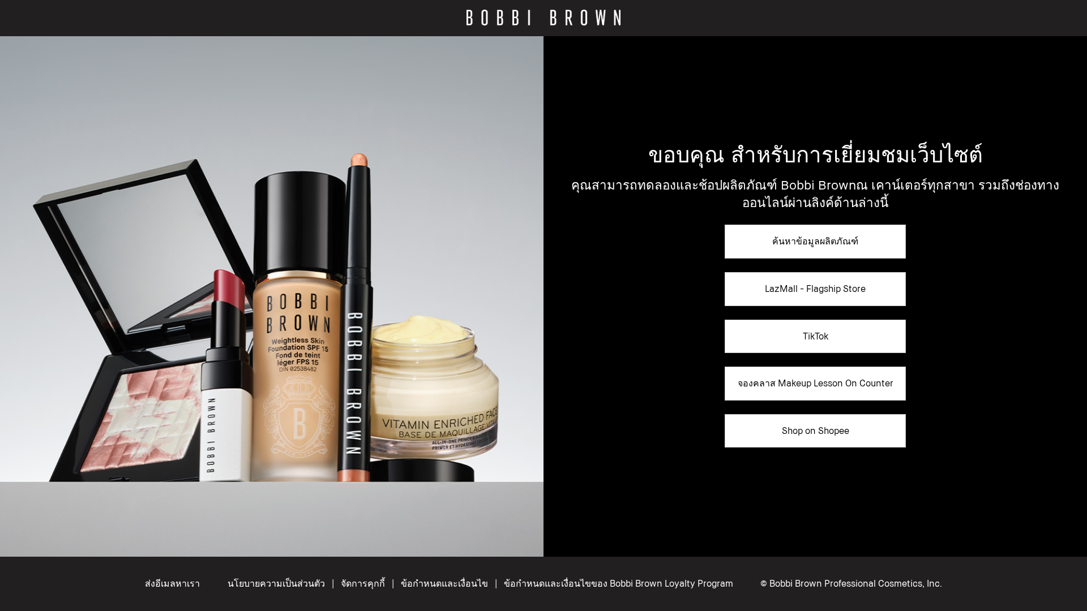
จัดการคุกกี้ (363, 583)
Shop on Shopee (815, 430)
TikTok (815, 336)
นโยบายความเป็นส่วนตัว (276, 583)
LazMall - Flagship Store (815, 288)
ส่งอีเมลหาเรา (172, 583)
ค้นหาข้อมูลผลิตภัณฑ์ (815, 241)
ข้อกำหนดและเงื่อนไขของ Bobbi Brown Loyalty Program (618, 583)
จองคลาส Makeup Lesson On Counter (815, 383)
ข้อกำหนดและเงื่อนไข (444, 583)
